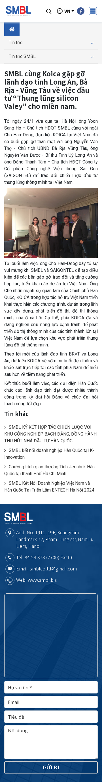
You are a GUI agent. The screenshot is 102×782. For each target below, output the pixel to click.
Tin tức (15, 42)
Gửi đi (51, 767)
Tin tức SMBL (22, 56)
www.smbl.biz (42, 579)
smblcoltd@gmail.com (53, 568)
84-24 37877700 (41, 557)
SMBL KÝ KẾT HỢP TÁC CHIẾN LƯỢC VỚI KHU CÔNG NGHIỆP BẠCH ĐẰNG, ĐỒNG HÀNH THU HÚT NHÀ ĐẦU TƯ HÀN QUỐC (50, 434)
